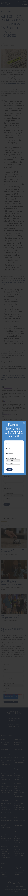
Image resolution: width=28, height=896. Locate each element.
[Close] (23, 423)
